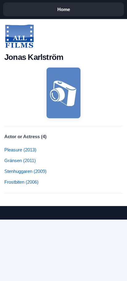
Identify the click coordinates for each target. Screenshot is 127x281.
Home (63, 9)
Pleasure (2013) (20, 149)
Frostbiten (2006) (21, 182)
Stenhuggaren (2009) (25, 171)
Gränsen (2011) (20, 160)
